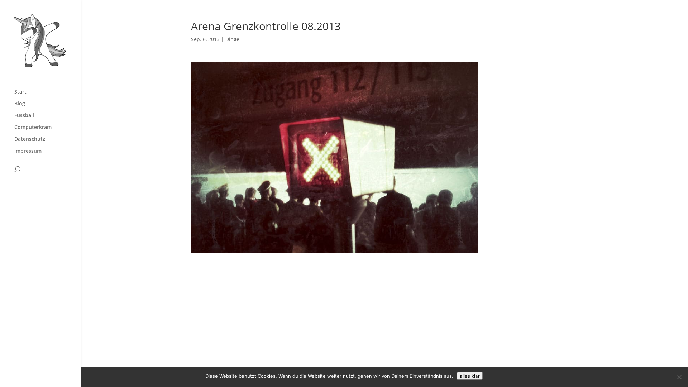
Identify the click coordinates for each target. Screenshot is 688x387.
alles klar (470, 376)
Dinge (232, 39)
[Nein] (679, 377)
